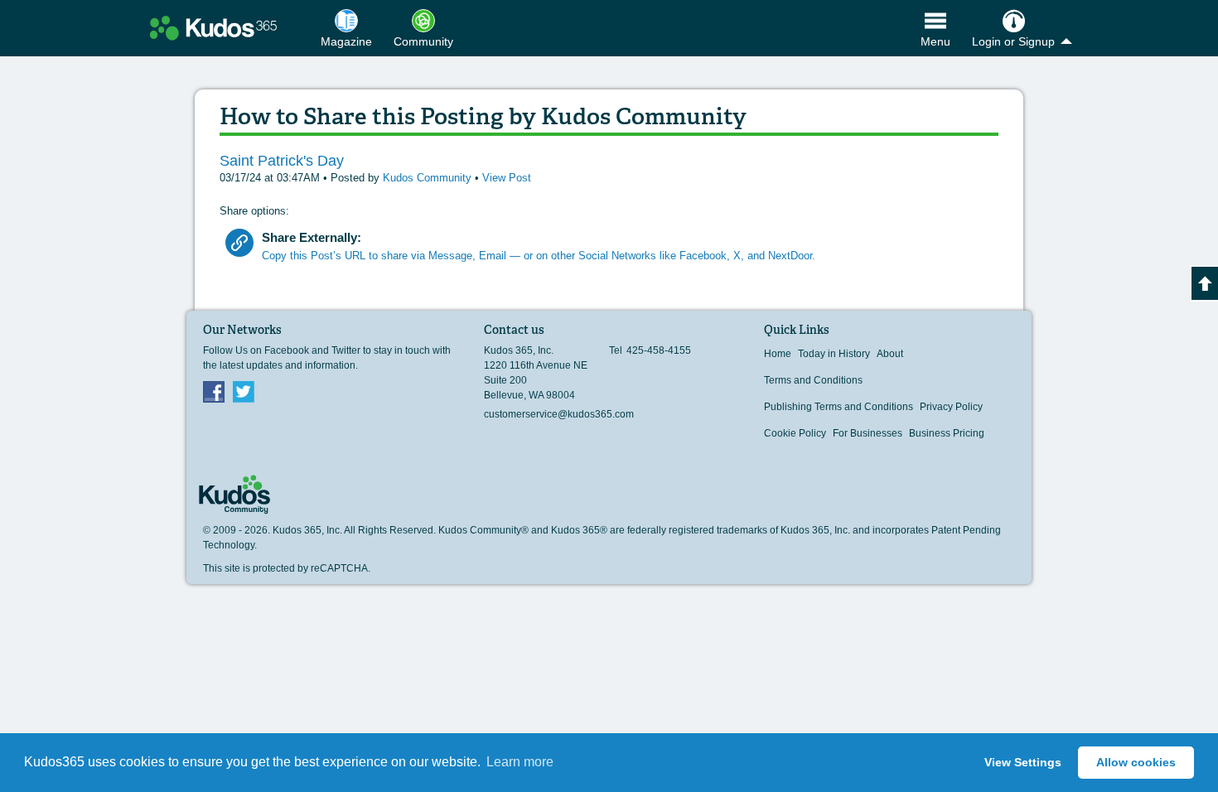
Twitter (243, 391)
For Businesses (867, 433)
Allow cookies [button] (1136, 762)
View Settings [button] (1022, 762)
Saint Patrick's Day (282, 160)
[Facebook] (214, 391)
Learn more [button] (519, 762)
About (890, 354)
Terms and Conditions (813, 380)
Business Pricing (946, 433)
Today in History (834, 354)
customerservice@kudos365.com (559, 414)
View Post (506, 177)
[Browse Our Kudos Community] (213, 28)
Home (777, 354)
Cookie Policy (795, 433)
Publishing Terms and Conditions (838, 407)
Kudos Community (429, 177)
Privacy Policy (951, 407)
